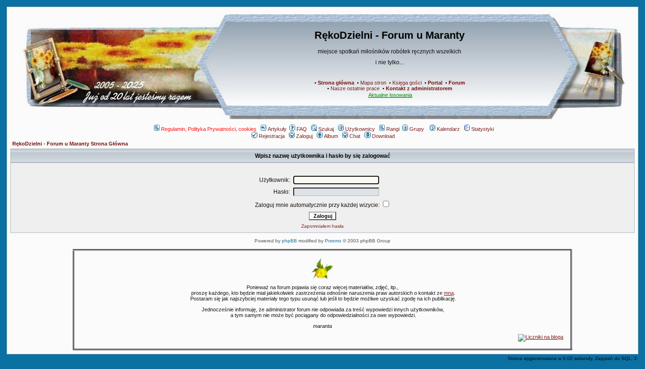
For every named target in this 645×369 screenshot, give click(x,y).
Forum (457, 83)
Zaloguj (304, 136)
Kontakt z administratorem (419, 88)
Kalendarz (448, 129)
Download (383, 136)
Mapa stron (373, 83)
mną (449, 293)
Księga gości (407, 83)
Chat (354, 136)
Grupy (416, 129)
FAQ (302, 129)
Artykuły (277, 129)
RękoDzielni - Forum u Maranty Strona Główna (70, 143)
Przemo (333, 240)
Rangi (392, 129)
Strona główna (336, 83)
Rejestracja (272, 136)
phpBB (289, 240)
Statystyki (482, 129)
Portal (435, 83)
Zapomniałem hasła (322, 226)
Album (331, 136)
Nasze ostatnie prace (355, 88)
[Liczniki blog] (540, 337)
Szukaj (326, 129)
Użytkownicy (360, 129)
